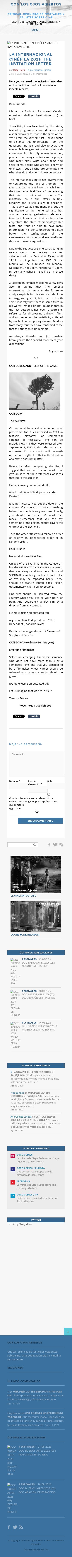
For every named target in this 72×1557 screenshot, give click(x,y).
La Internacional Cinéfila (39, 69)
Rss (62, 845)
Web (49, 781)
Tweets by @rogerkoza (19, 1224)
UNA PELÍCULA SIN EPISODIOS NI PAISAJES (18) (30, 1094)
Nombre (14, 781)
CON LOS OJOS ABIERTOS (36, 4)
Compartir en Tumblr (34, 96)
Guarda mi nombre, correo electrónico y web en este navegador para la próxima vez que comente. (33, 801)
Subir (68, 1331)
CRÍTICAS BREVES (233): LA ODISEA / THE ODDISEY (33, 1118)
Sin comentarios (39, 73)
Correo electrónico (35, 782)
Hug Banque (17, 1092)
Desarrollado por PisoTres (36, 1549)
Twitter (55, 845)
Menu (36, 30)
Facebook (50, 845)
